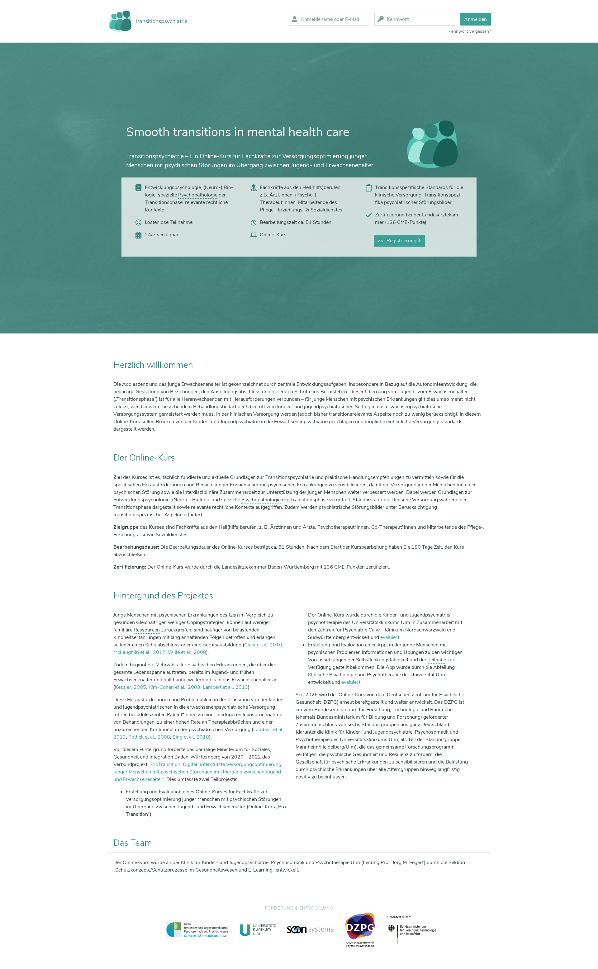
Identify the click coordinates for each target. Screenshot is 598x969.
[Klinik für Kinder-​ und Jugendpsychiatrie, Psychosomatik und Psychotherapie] (197, 929)
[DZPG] (360, 930)
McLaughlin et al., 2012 (139, 652)
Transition (239, 699)
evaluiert (389, 637)
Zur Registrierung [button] (398, 240)
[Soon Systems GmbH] (310, 929)
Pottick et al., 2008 (149, 737)
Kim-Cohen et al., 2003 (174, 687)
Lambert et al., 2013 (225, 687)
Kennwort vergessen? (469, 31)
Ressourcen (147, 629)
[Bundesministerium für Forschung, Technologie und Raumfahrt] (412, 929)
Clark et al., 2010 (263, 644)
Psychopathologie (197, 194)
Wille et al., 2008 (187, 652)
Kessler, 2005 (130, 687)
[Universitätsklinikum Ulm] (258, 929)
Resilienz (399, 754)
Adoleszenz (135, 384)
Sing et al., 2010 (191, 737)
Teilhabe (437, 659)
